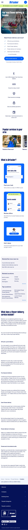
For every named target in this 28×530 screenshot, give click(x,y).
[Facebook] (2, 524)
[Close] (26, 6)
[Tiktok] (6, 524)
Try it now (21, 5)
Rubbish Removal (8, 149)
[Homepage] (13, 2)
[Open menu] (2, 2)
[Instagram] (4, 524)
